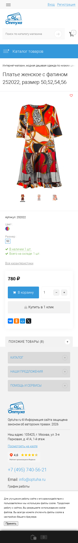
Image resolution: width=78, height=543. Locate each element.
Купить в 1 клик (41, 307)
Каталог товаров (27, 51)
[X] (28, 321)
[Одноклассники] (16, 321)
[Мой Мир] (22, 321)
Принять (11, 523)
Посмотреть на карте (22, 446)
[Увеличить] (39, 146)
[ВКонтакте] (10, 321)
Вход (51, 4)
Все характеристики (19, 263)
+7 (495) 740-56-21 (27, 469)
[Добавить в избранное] (71, 95)
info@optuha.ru (32, 479)
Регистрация (66, 4)
